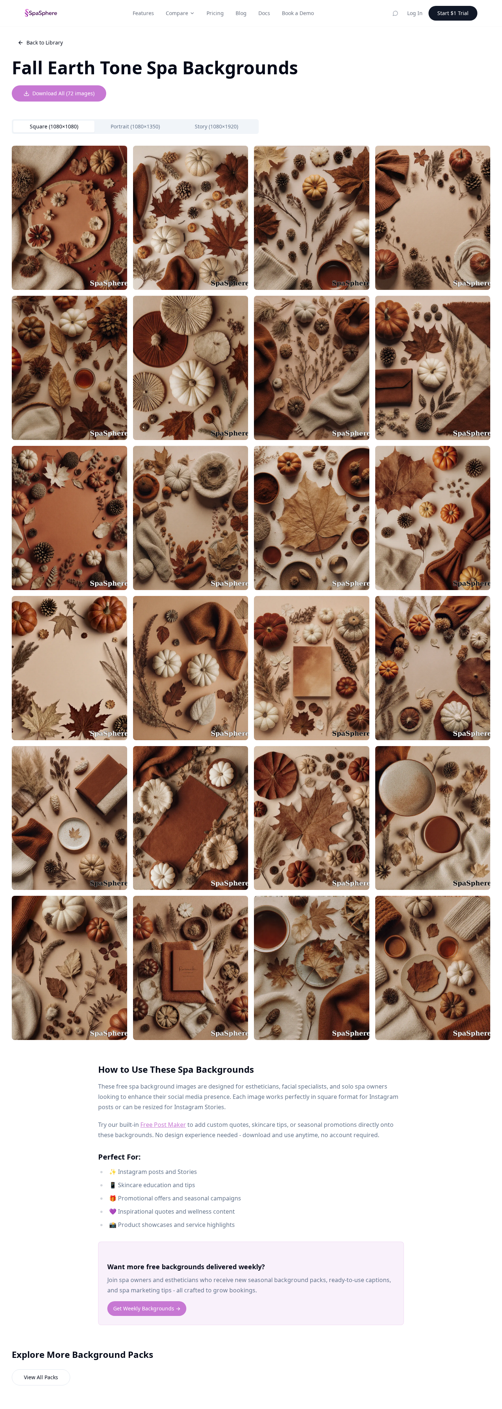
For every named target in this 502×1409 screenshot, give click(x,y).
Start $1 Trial (453, 13)
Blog (241, 13)
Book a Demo (298, 13)
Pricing (215, 13)
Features (143, 13)
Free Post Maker (163, 1125)
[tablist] (135, 126)
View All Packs (41, 1377)
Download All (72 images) (63, 93)
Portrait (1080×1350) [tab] (135, 126)
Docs (264, 13)
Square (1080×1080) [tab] (54, 126)
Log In (415, 13)
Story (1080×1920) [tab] (216, 126)
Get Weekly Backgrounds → (146, 1308)
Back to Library (44, 42)
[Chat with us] (395, 13)
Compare (177, 13)
